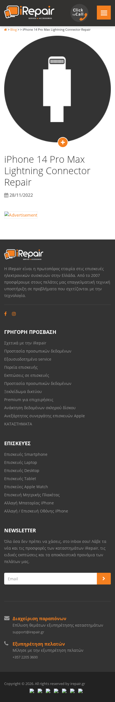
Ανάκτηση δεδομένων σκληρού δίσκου (40, 407)
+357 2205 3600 (25, 657)
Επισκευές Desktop (21, 470)
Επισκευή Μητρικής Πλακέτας (32, 494)
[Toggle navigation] (104, 13)
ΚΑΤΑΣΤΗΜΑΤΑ (18, 424)
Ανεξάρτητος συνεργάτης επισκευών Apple (44, 415)
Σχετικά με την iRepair (25, 343)
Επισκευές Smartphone (26, 454)
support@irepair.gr (28, 631)
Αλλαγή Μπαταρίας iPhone (29, 502)
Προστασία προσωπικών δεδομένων (37, 351)
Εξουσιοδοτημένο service (27, 359)
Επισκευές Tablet (20, 478)
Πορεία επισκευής (21, 367)
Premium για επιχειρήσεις (28, 399)
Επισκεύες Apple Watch (26, 486)
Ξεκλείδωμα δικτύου (23, 391)
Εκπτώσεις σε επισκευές (26, 375)
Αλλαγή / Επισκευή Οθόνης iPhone (36, 511)
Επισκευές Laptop (20, 462)
